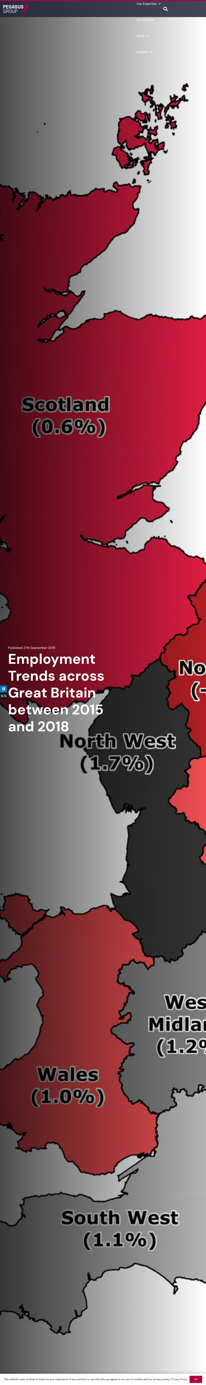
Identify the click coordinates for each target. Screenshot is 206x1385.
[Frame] (15, 9)
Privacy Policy (179, 1379)
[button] (159, 4)
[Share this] (3, 696)
